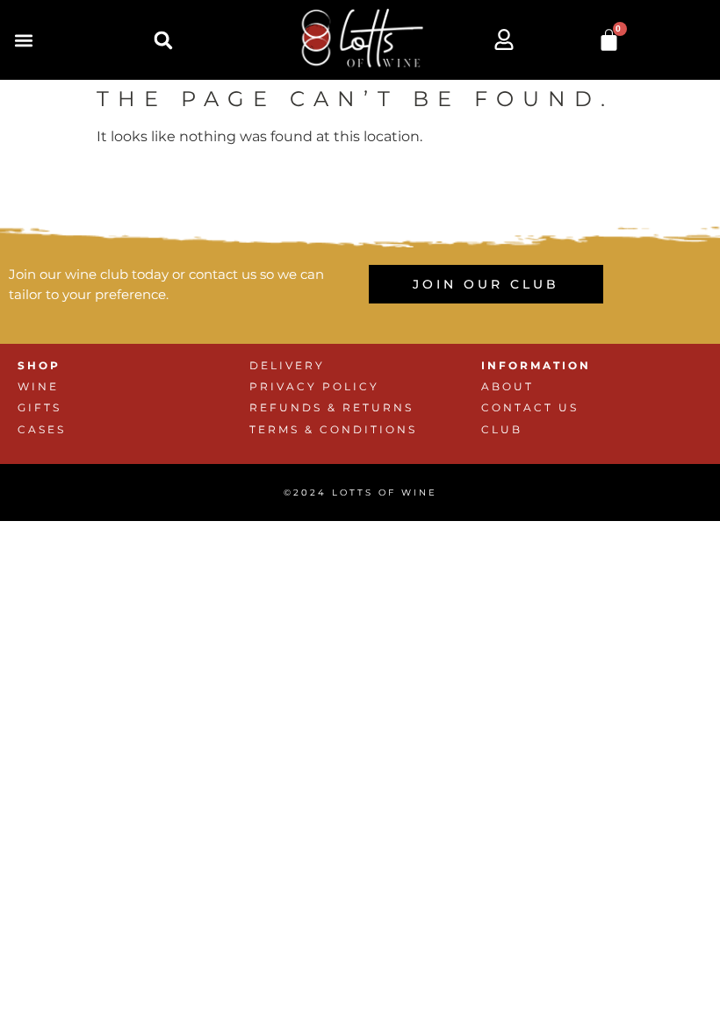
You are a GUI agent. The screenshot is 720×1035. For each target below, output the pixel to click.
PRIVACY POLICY (314, 386)
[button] (23, 39)
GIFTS (39, 407)
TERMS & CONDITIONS (333, 429)
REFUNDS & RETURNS (331, 407)
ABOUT (507, 386)
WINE (38, 386)
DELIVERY (287, 365)
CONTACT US (530, 407)
